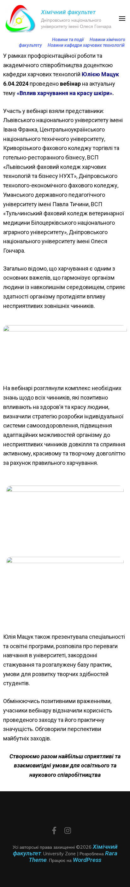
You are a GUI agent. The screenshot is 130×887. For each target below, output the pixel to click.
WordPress (87, 859)
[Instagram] (67, 831)
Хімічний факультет (68, 12)
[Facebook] (54, 831)
